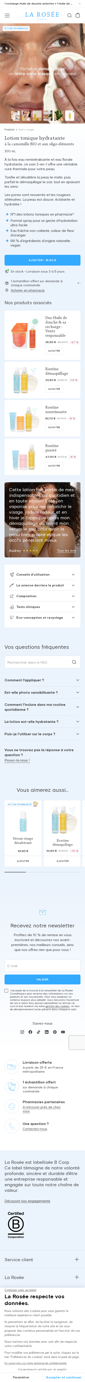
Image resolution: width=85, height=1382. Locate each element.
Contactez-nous (35, 1129)
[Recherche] (69, 15)
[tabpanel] (42, 707)
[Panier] (77, 15)
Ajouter (42, 260)
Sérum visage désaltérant (23, 841)
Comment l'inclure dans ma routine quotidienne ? (35, 706)
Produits (10, 129)
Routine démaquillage (63, 843)
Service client (19, 1259)
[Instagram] (22, 1032)
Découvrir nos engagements (27, 1201)
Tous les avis (66, 550)
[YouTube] (63, 1032)
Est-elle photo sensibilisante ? (31, 692)
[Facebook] (30, 1032)
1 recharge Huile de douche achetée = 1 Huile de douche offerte (39, 3)
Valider (42, 979)
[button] (78, 283)
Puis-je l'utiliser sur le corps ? (30, 734)
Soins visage (26, 129)
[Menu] (7, 15)
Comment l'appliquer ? (24, 680)
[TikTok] (38, 1032)
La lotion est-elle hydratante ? (31, 722)
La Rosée (14, 1277)
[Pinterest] (54, 1032)
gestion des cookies (58, 1006)
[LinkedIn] (46, 1032)
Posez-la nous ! (17, 760)
